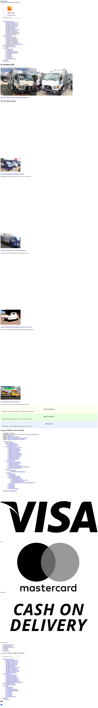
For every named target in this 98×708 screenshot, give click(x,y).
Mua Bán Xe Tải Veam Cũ (11, 27)
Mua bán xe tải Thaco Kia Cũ (12, 22)
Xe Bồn (7, 469)
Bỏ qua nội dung (4, 1)
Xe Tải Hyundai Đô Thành (11, 51)
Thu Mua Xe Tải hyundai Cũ (12, 41)
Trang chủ (3, 67)
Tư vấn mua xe (6, 61)
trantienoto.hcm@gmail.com (13, 436)
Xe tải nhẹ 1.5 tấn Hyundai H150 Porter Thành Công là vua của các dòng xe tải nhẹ (16, 326)
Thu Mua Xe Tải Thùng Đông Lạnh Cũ (14, 44)
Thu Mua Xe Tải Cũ (7, 35)
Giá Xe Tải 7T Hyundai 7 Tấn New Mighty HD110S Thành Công (15, 97)
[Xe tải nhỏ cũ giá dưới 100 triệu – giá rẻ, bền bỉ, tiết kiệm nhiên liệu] (11, 247)
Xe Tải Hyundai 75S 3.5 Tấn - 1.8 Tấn (19, 480)
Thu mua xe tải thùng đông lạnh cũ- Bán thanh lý (19, 466)
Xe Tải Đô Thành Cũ (10, 28)
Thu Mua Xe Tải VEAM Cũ (12, 40)
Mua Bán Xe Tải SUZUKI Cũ (12, 32)
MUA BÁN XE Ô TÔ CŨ (9, 45)
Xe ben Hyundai (9, 49)
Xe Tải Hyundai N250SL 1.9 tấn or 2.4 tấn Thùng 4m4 (23, 482)
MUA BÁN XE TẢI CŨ (8, 21)
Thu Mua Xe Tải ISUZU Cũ (12, 39)
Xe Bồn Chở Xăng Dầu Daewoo (18, 471)
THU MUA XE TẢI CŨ (11, 37)
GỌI (1, 701)
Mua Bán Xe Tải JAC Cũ (11, 31)
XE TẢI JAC (9, 55)
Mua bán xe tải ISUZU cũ (11, 23)
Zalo (1, 704)
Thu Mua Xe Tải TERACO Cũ (12, 43)
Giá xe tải (5, 60)
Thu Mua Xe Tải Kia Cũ (11, 38)
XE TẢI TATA (9, 56)
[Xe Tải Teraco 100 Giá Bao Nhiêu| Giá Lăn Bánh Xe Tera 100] (11, 171)
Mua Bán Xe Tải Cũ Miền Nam (10, 490)
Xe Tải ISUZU (9, 54)
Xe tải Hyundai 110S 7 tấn (16, 478)
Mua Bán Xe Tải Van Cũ (11, 34)
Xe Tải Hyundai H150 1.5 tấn (17, 481)
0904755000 (10, 435)
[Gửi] (3, 19)
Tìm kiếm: (5, 17)
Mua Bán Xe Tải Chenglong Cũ (12, 29)
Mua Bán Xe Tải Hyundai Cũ (12, 25)
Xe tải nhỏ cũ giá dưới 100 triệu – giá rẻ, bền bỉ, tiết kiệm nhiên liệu (13, 250)
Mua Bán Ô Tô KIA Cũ (11, 46)
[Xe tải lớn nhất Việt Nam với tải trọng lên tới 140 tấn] (11, 399)
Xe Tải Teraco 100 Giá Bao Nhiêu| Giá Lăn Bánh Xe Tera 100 (12, 173)
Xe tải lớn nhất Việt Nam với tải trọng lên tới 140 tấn (10, 401)
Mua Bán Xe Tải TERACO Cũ (12, 33)
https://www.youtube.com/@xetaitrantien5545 (17, 438)
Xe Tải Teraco (9, 57)
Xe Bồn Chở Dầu (12, 470)
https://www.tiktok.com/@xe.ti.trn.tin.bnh (16, 439)
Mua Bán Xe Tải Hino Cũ (11, 26)
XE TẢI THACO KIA (11, 58)
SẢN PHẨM (8, 67)
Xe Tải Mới (5, 47)
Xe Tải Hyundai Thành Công (12, 52)
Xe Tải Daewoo (9, 50)
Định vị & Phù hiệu (10, 442)
